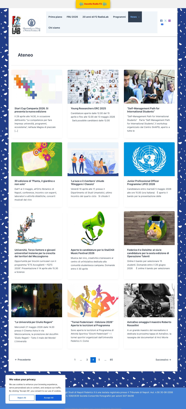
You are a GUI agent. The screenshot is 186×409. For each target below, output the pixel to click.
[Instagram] (169, 20)
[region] (35, 389)
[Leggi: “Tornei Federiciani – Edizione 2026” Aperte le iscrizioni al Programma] (93, 300)
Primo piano (55, 16)
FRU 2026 (72, 16)
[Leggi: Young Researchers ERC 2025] (93, 86)
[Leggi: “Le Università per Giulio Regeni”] (36, 300)
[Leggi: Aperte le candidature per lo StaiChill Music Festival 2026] (93, 228)
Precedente (23, 359)
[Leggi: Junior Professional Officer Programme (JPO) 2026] (149, 159)
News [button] (133, 16)
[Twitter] (165, 20)
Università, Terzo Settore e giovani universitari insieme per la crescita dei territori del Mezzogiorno (35, 253)
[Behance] (162, 24)
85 (111, 359)
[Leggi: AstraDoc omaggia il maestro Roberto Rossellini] (149, 300)
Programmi (119, 16)
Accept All (48, 397)
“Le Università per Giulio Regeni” (34, 322)
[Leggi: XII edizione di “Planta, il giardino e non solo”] (36, 159)
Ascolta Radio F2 (93, 3)
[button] (138, 16)
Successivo (163, 359)
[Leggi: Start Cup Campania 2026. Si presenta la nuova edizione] (36, 86)
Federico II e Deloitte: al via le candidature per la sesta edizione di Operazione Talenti (148, 253)
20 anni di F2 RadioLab (96, 16)
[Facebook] (161, 20)
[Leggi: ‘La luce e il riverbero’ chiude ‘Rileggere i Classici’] (93, 159)
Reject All (22, 397)
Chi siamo (54, 27)
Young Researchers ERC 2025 (88, 108)
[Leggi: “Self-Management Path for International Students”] (149, 86)
